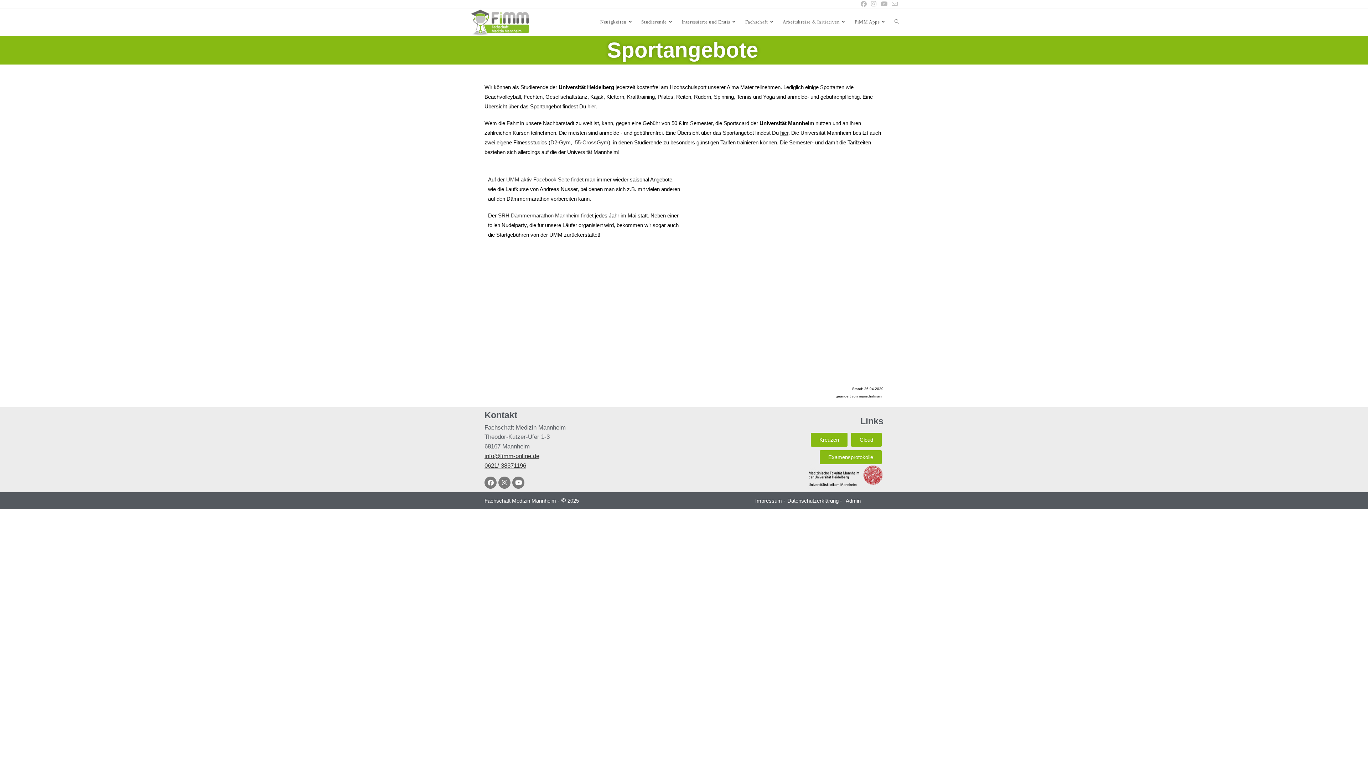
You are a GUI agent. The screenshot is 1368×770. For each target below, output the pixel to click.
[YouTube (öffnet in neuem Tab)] (884, 4)
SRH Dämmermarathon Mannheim (539, 215)
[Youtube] (518, 483)
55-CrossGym (591, 142)
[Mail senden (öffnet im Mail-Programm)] (894, 4)
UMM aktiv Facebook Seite (538, 179)
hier (591, 106)
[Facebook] (490, 483)
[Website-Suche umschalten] (897, 22)
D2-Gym (560, 142)
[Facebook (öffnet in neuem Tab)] (864, 4)
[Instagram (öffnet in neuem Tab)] (874, 4)
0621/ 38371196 (505, 465)
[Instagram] (504, 483)
